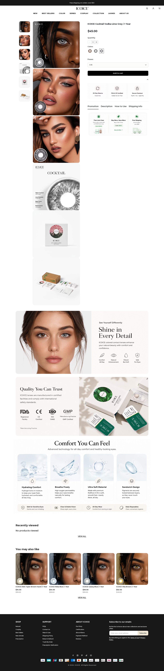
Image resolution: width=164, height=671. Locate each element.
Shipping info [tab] (135, 106)
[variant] (118, 64)
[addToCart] (118, 73)
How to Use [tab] (121, 106)
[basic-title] (27, 525)
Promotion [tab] (93, 106)
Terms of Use (134, 638)
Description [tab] (106, 106)
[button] (96, 42)
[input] (123, 633)
